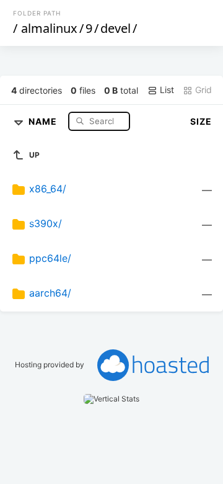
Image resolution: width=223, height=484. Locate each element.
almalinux (49, 28)
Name (43, 120)
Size (201, 121)
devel (115, 28)
